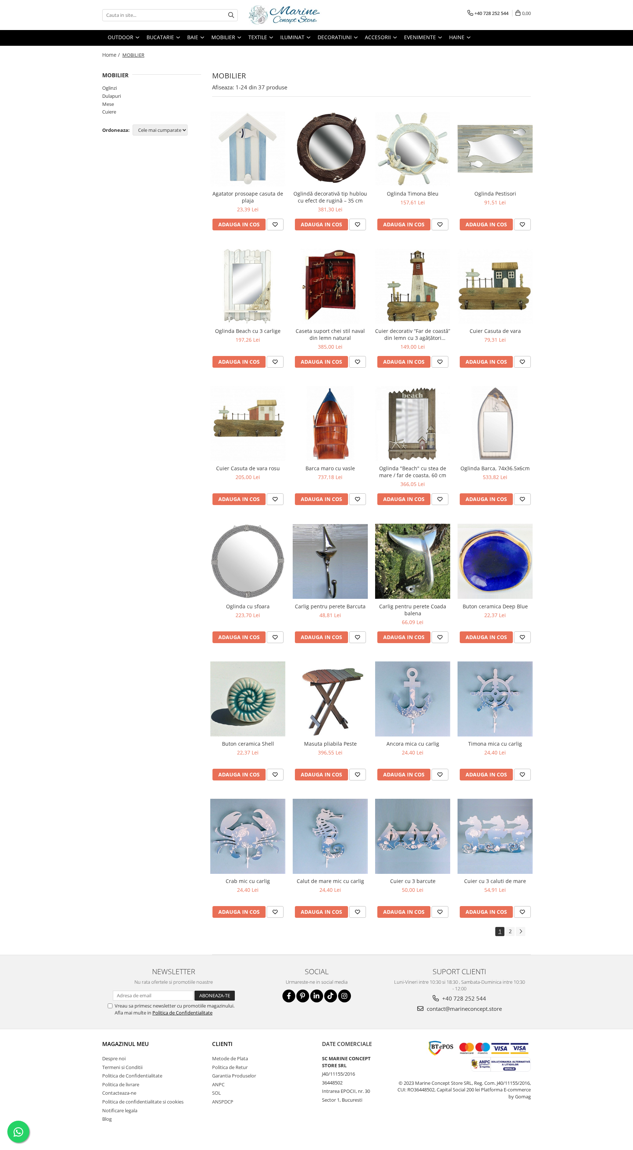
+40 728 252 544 (463, 998)
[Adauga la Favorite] (275, 224)
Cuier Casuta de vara (495, 330)
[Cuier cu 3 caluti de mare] (495, 836)
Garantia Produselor (234, 1075)
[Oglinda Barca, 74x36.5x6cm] (495, 423)
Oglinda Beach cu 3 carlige (248, 330)
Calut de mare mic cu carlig (330, 881)
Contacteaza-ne (119, 1093)
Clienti (222, 1043)
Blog (107, 1119)
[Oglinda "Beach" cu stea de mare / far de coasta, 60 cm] (412, 423)
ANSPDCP (222, 1101)
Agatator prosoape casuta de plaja (247, 197)
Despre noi (114, 1058)
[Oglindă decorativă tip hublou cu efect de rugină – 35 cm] (330, 148)
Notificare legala (119, 1110)
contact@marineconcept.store (463, 1008)
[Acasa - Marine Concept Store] (285, 15)
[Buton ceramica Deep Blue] (495, 561)
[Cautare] (231, 15)
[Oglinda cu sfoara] (247, 561)
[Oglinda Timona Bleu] (412, 148)
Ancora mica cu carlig (412, 743)
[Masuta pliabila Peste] (330, 699)
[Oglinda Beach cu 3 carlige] (247, 286)
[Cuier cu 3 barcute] (412, 836)
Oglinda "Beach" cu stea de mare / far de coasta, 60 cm (412, 472)
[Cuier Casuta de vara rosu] (247, 423)
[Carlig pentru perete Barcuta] (330, 561)
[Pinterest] (302, 996)
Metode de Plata (230, 1058)
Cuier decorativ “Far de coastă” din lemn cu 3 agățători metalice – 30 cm (412, 334)
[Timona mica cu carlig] (495, 699)
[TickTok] (330, 996)
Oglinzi (109, 88)
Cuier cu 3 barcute (413, 881)
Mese (108, 104)
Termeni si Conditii (122, 1067)
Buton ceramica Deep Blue (495, 606)
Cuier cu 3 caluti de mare (495, 881)
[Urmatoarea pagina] (520, 931)
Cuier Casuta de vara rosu (248, 468)
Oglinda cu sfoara (248, 606)
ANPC (218, 1084)
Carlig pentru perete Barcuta (330, 606)
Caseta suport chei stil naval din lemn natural (330, 334)
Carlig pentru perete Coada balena (412, 610)
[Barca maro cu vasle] (330, 423)
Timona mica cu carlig (495, 743)
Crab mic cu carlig (248, 881)
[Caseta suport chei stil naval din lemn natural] (330, 286)
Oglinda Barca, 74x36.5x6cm (495, 468)
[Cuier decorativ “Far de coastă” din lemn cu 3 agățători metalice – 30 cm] (412, 286)
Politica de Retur (230, 1067)
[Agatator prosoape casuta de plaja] (247, 148)
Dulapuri (111, 96)
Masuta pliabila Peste (330, 743)
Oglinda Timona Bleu (412, 193)
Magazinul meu (125, 1043)
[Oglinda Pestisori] (495, 148)
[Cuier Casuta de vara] (495, 286)
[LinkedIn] (316, 996)
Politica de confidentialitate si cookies (143, 1101)
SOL (216, 1093)
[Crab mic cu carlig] (247, 836)
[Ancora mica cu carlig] (412, 699)
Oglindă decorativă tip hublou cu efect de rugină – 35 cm (330, 197)
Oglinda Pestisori (495, 193)
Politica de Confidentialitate (182, 1012)
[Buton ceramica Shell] (247, 699)
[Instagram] (344, 996)
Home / (111, 54)
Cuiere (109, 111)
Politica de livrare (120, 1084)
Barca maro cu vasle (330, 468)
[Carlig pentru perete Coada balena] (412, 561)
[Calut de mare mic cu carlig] (330, 836)
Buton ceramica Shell (248, 743)
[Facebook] (288, 996)
